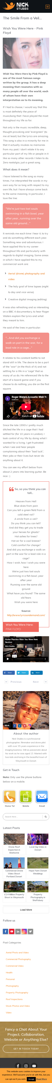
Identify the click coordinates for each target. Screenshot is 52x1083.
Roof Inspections (14, 999)
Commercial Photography (18, 959)
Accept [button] (31, 1079)
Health (9, 972)
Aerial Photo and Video (17, 952)
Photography (12, 985)
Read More (41, 1079)
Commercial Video (15, 965)
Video (9, 1012)
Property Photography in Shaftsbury (38, 897)
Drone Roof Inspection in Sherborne (14, 850)
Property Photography (17, 992)
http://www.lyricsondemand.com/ (26, 615)
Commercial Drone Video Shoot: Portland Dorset (14, 873)
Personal (10, 979)
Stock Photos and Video (18, 1005)
